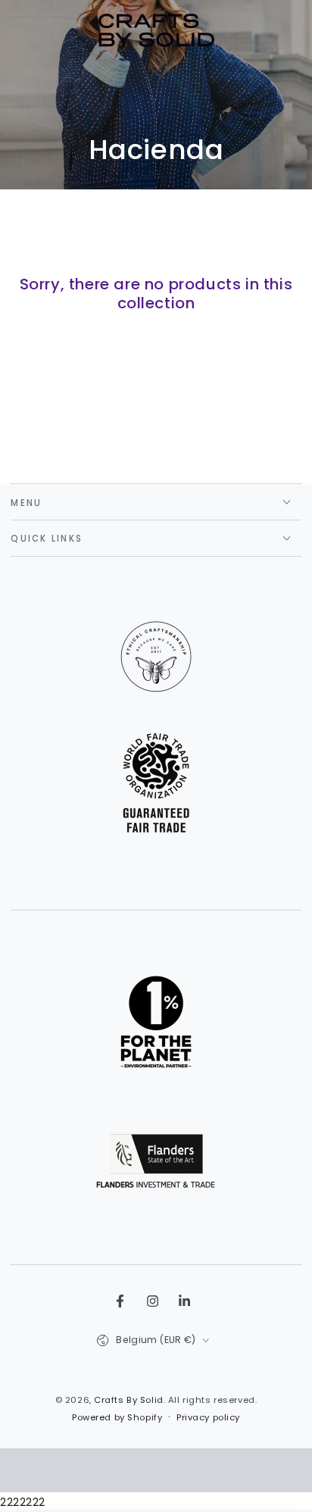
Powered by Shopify (117, 1417)
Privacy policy (208, 1417)
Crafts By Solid (129, 1400)
